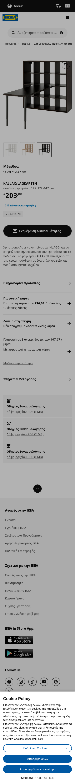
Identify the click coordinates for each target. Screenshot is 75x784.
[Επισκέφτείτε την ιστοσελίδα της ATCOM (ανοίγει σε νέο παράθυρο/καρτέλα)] (37, 778)
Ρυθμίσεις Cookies (35, 748)
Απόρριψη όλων (37, 758)
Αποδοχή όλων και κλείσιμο (37, 769)
